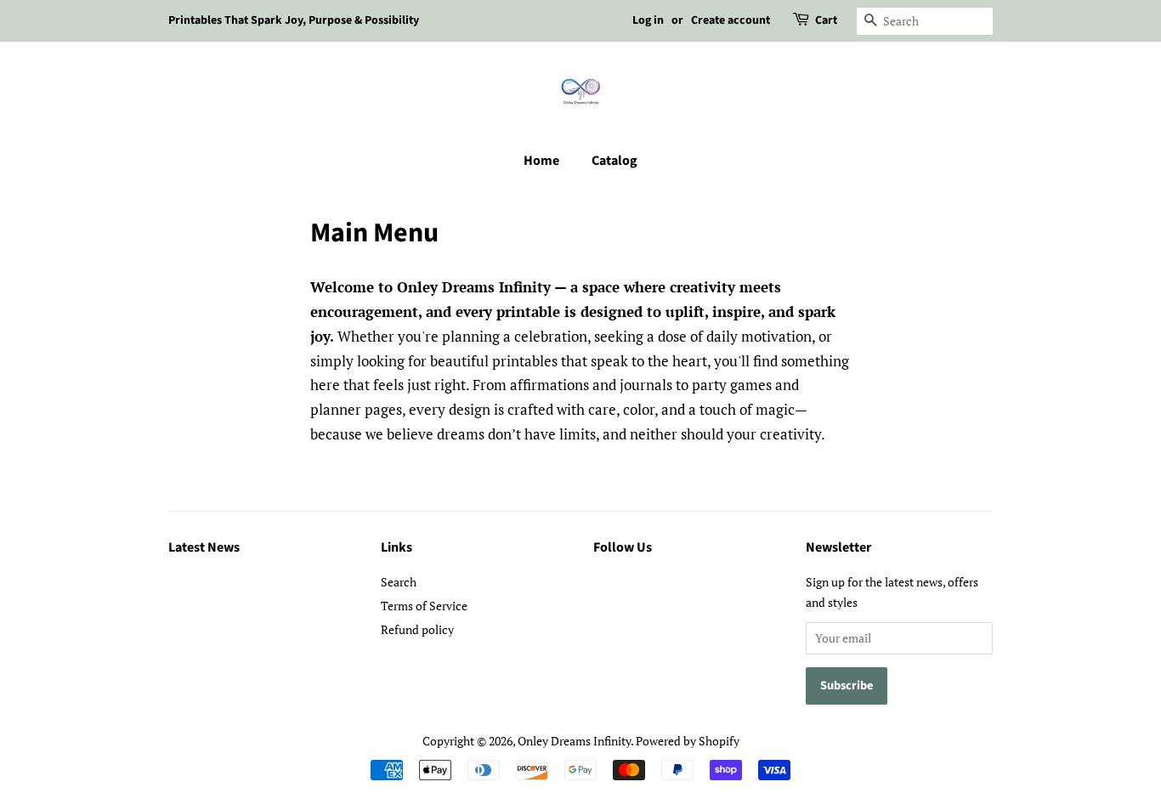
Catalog (614, 160)
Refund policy (417, 629)
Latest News (204, 547)
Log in (648, 20)
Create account (730, 20)
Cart (826, 20)
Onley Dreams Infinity (574, 741)
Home (541, 160)
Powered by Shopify (687, 741)
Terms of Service (424, 606)
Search (398, 582)
